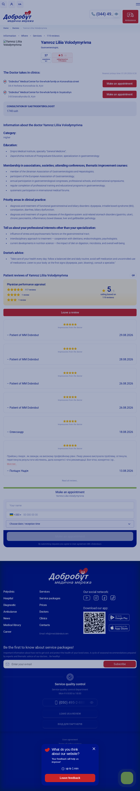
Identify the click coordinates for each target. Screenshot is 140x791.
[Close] (94, 749)
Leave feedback (70, 777)
